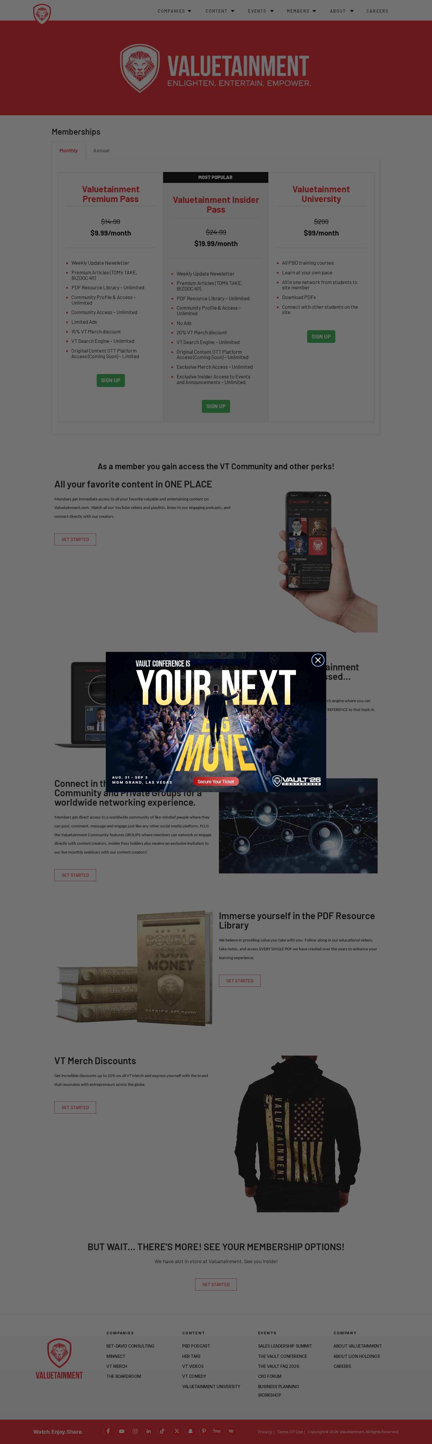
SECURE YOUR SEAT (216, 722)
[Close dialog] (318, 660)
